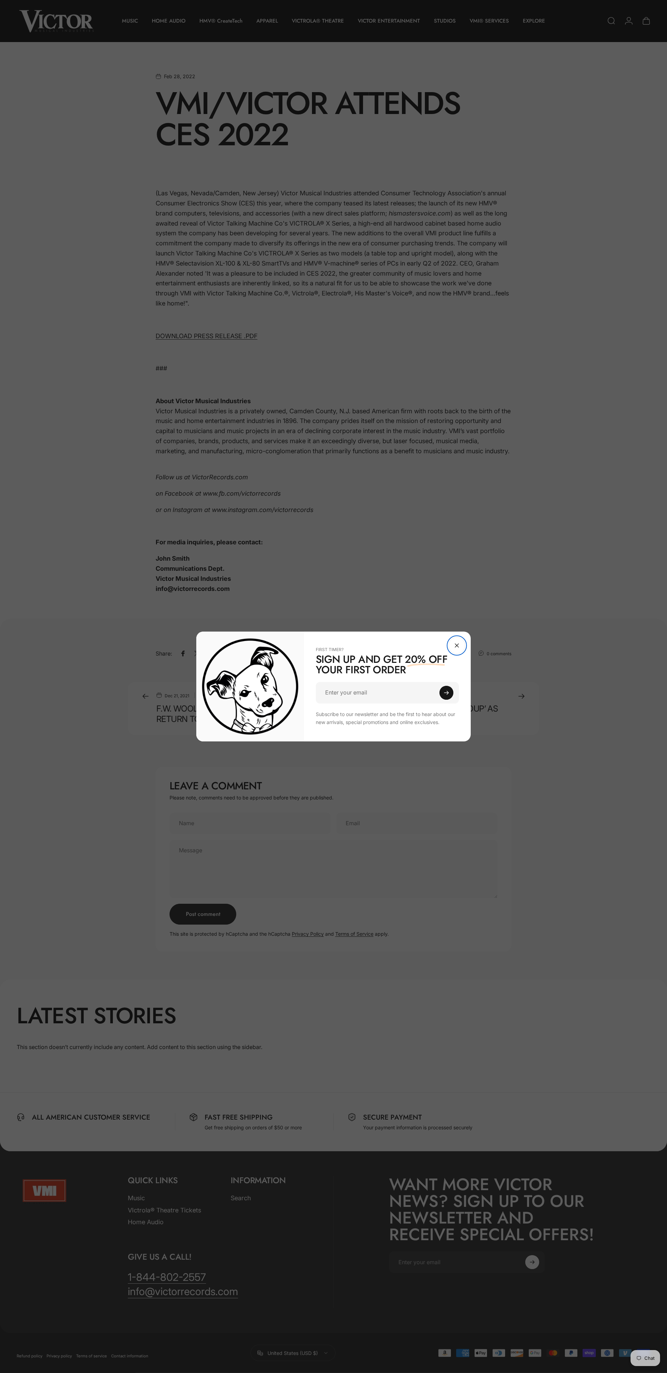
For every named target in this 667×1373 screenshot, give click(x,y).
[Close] (456, 645)
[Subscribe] (446, 693)
